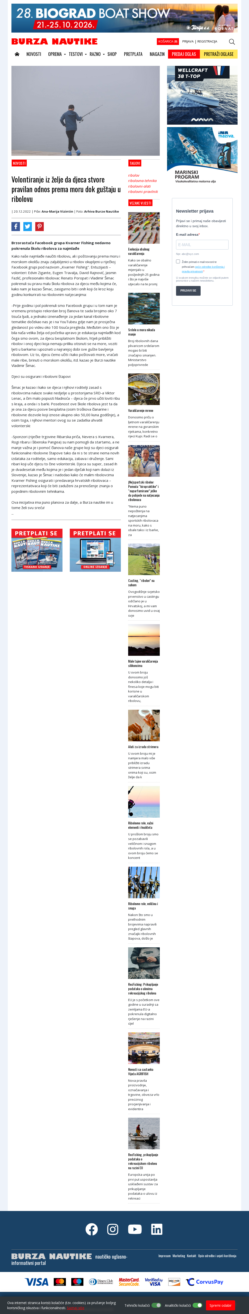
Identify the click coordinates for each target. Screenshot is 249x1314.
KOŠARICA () (168, 41)
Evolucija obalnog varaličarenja (139, 251)
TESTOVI (76, 54)
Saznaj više (75, 1307)
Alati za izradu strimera (143, 746)
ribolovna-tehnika (142, 180)
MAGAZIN (157, 54)
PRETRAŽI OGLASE (218, 54)
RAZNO (95, 54)
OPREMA (55, 54)
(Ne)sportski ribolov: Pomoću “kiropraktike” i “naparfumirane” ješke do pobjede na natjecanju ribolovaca (144, 491)
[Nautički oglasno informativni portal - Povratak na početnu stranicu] (54, 41)
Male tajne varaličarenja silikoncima (143, 663)
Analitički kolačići (178, 1305)
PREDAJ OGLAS (184, 54)
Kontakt (191, 1255)
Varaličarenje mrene (140, 410)
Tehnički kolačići (137, 1305)
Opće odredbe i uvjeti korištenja (217, 1255)
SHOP (112, 54)
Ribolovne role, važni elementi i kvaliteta (140, 825)
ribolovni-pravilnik (143, 191)
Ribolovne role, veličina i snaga (143, 905)
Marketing (179, 1255)
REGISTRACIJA (207, 41)
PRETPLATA (133, 54)
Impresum (165, 1255)
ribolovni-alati (139, 186)
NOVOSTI (34, 54)
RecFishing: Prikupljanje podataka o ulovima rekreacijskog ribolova (143, 988)
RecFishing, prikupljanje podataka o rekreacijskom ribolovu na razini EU (143, 1161)
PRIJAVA (188, 41)
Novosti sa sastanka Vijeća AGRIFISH (140, 1071)
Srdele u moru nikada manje (141, 332)
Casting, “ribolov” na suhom (141, 582)
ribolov (133, 175)
